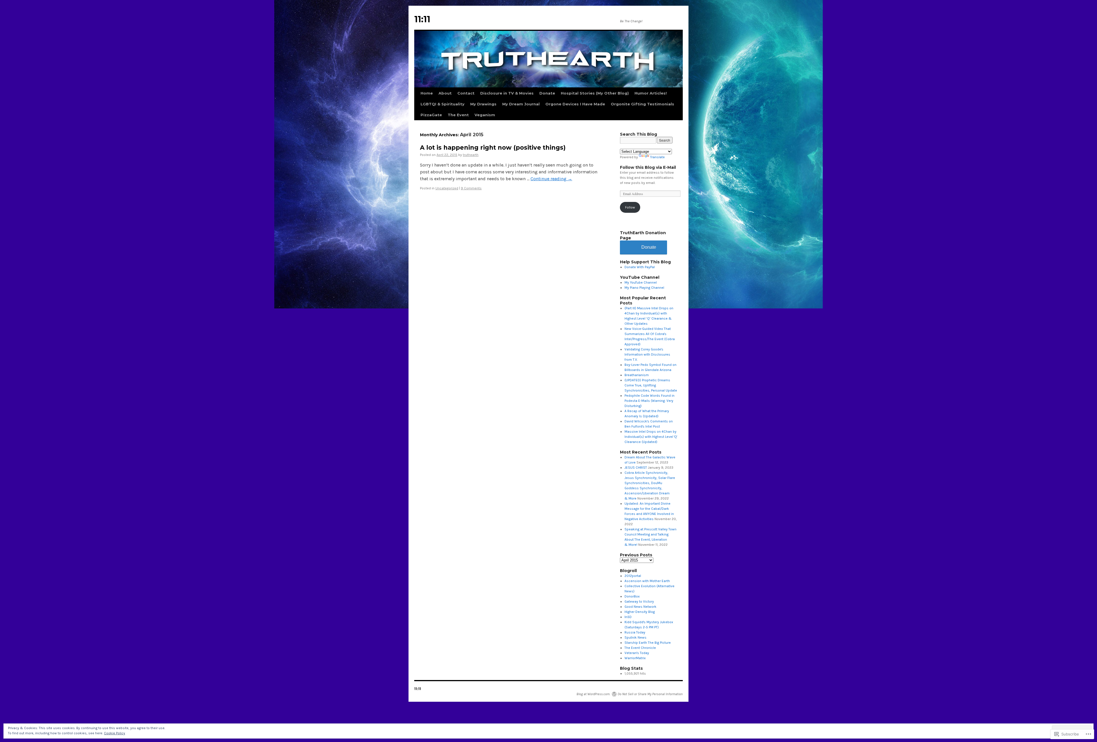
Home (427, 93)
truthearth (471, 155)
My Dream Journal (521, 104)
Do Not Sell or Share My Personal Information (650, 694)
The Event (458, 115)
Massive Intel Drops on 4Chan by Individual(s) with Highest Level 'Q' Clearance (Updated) (650, 437)
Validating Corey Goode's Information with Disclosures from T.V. (647, 354)
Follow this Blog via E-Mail (648, 167)
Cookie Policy (114, 733)
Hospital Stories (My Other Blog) (595, 93)
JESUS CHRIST (635, 468)
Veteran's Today (636, 653)
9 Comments (471, 188)
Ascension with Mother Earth (647, 581)
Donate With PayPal (639, 267)
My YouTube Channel (640, 282)
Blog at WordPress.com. (593, 694)
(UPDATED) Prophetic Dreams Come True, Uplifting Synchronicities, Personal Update (650, 385)
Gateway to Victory (639, 601)
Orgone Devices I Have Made (575, 104)
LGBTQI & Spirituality (443, 104)
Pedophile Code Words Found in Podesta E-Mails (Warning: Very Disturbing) (649, 401)
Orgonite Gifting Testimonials (642, 104)
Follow (630, 207)
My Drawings (483, 104)
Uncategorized (446, 188)
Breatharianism (636, 375)
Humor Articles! (650, 93)
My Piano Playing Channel (644, 288)
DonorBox (632, 596)
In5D (628, 617)
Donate (547, 93)
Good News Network (640, 607)
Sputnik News (635, 637)
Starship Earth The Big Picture (647, 643)
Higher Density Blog (639, 612)
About (445, 93)
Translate (657, 157)
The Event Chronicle (640, 648)
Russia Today (634, 632)
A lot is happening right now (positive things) (493, 147)
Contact (466, 93)
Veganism (485, 115)
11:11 (422, 19)
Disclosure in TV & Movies (507, 93)
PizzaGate (431, 115)
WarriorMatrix (635, 658)
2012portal (632, 576)
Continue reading (551, 178)
